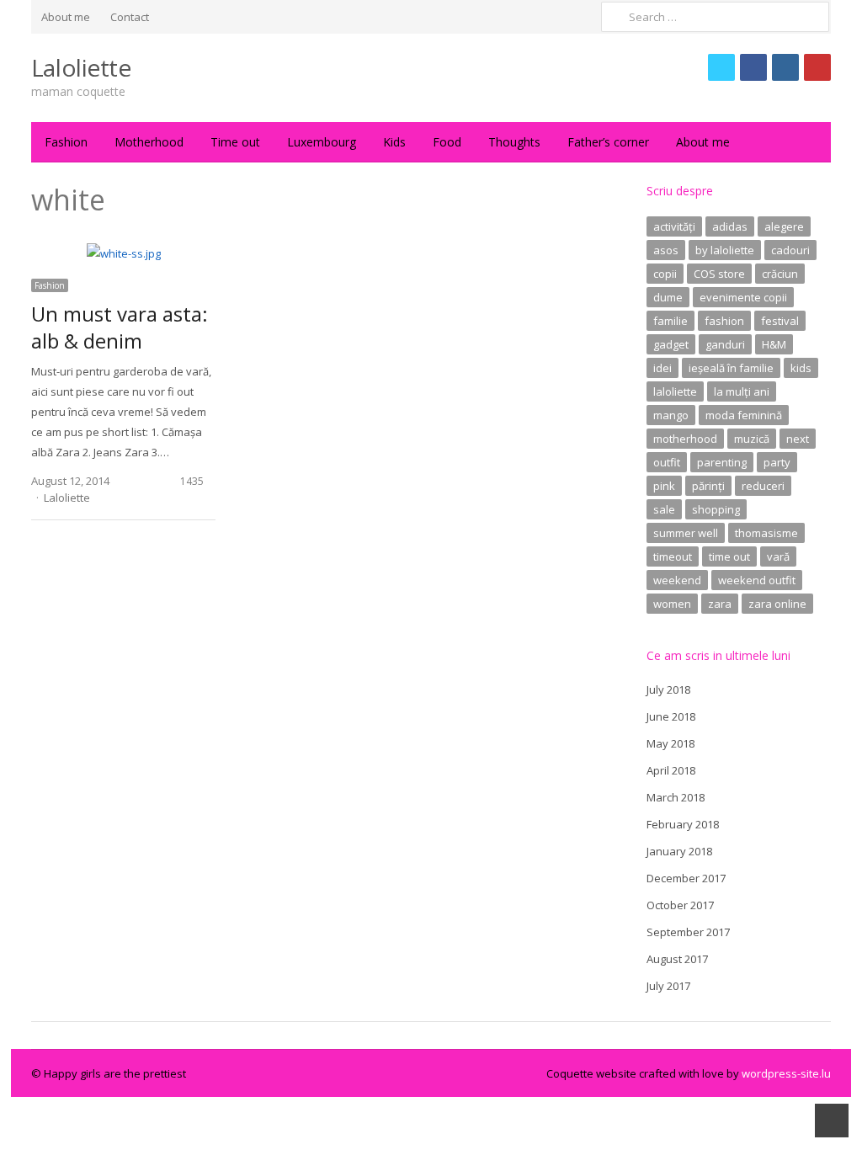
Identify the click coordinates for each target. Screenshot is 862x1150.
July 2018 (668, 689)
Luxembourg (321, 142)
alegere (784, 226)
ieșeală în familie (731, 367)
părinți (708, 485)
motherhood (685, 438)
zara (720, 603)
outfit (666, 462)
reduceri (763, 485)
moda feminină (743, 415)
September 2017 (688, 932)
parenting (722, 462)
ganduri (725, 344)
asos (665, 250)
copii (665, 273)
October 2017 (680, 905)
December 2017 (686, 878)
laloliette (675, 391)
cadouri (790, 250)
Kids (394, 142)
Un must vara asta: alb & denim (119, 327)
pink (664, 485)
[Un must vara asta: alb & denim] (124, 253)
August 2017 (677, 958)
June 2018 (670, 716)
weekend (677, 580)
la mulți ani (741, 391)
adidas (730, 226)
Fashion (66, 142)
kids (800, 367)
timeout (672, 556)
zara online (777, 603)
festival (780, 320)
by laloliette (724, 250)
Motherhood (149, 142)
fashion (724, 320)
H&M (774, 344)
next (797, 438)
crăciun (780, 273)
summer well (685, 532)
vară (778, 556)
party (777, 462)
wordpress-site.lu (786, 1073)
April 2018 (670, 770)
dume (668, 297)
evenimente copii (743, 297)
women (672, 603)
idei (662, 367)
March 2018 (675, 797)
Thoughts (514, 142)
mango (671, 415)
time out (729, 556)
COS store (719, 273)
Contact (129, 16)
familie (670, 320)
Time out (235, 142)
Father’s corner (608, 142)
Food (447, 142)
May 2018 (670, 743)
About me (65, 16)
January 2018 (679, 851)
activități (674, 226)
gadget (671, 344)
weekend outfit (756, 580)
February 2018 (682, 824)
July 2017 (668, 985)
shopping (716, 509)
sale (664, 509)
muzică (751, 438)
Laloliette (81, 67)
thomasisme (766, 532)
